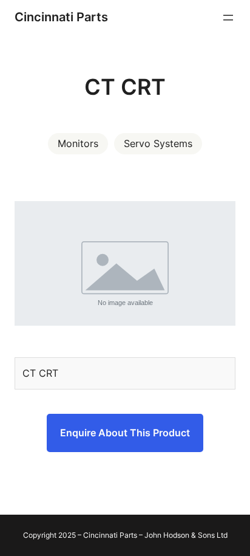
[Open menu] (228, 17)
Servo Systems (158, 143)
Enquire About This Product (125, 433)
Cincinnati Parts (61, 17)
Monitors (78, 143)
